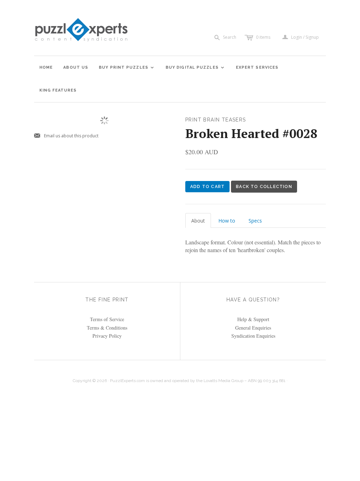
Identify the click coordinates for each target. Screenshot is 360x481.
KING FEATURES (58, 90)
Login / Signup (305, 37)
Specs (255, 220)
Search (229, 37)
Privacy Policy (107, 335)
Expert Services (257, 67)
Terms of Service (107, 319)
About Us (75, 67)
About (198, 220)
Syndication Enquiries (253, 335)
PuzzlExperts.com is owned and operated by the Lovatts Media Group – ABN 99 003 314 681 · (199, 380)
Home (46, 67)
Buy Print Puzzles (126, 67)
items (263, 37)
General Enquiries (253, 327)
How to (226, 220)
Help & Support (253, 319)
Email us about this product (66, 136)
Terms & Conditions (107, 327)
